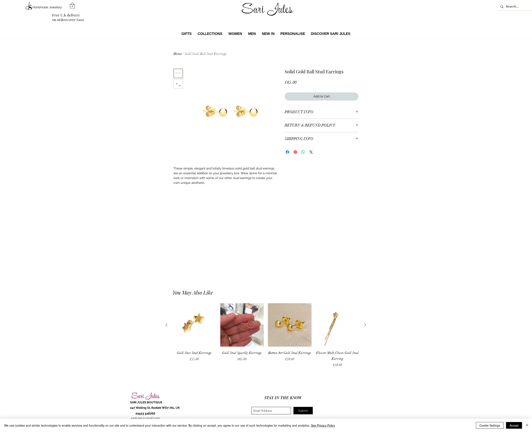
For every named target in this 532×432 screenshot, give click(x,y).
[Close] (527, 425)
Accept (514, 425)
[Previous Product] (166, 324)
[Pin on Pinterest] (295, 152)
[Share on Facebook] (287, 152)
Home (178, 54)
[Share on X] (311, 152)
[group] (266, 335)
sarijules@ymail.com (145, 418)
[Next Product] (365, 324)
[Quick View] (194, 325)
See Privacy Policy (323, 425)
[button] (72, 6)
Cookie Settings (489, 425)
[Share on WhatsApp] (303, 152)
